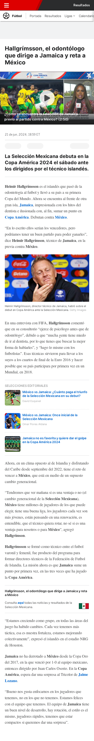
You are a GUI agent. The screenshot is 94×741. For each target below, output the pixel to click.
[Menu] (6, 5)
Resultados (82, 5)
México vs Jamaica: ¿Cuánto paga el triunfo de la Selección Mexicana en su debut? (54, 394)
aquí (21, 602)
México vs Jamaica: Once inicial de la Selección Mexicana (49, 417)
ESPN (24, 5)
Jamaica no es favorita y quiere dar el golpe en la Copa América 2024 (54, 440)
